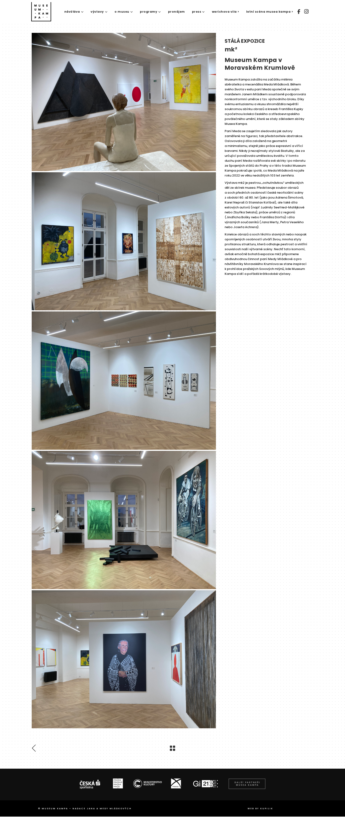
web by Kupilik (260, 808)
